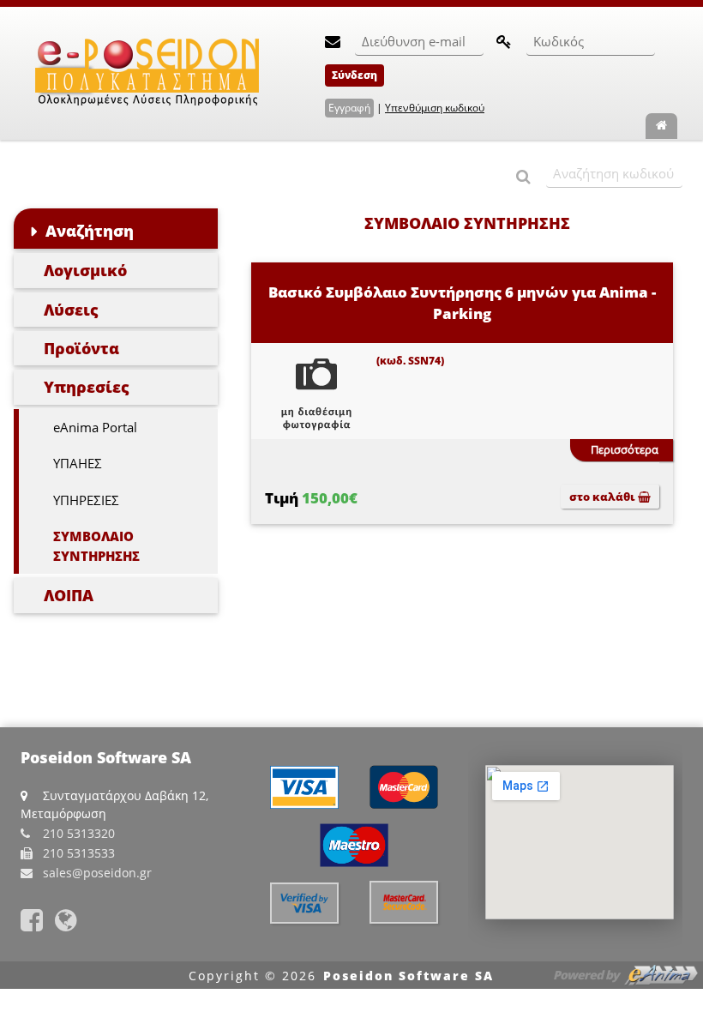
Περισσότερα (624, 449)
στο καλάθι (603, 496)
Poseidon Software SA (408, 975)
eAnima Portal (95, 427)
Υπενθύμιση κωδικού (434, 107)
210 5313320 (79, 833)
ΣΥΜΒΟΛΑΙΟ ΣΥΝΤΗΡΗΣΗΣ (96, 545)
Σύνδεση (354, 75)
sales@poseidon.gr (97, 872)
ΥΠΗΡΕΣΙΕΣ (86, 500)
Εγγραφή (349, 107)
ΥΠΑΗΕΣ (77, 463)
